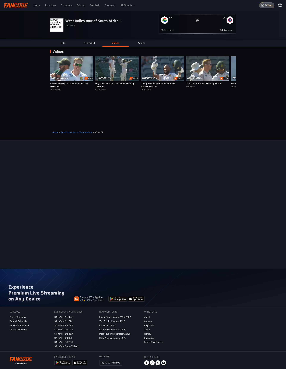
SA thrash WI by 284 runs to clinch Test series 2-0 (69, 85)
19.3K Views (146, 90)
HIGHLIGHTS (58, 78)
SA (170, 18)
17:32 (226, 78)
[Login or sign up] (280, 5)
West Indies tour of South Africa (76, 132)
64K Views (190, 87)
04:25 (180, 78)
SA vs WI (98, 132)
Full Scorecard (226, 30)
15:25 (135, 78)
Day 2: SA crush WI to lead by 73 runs (204, 83)
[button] (63, 43)
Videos (58, 51)
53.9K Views (100, 90)
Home (55, 132)
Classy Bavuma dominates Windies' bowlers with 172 (158, 85)
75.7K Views (55, 90)
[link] (226, 30)
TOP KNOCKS (149, 78)
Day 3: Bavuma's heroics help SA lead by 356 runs (114, 85)
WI (224, 18)
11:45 (90, 78)
